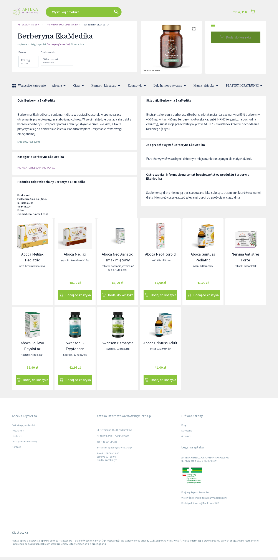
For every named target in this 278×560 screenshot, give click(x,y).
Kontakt (16, 446)
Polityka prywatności (23, 425)
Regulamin (18, 430)
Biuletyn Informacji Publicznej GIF (200, 503)
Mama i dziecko (204, 86)
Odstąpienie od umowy (25, 441)
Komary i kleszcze (103, 86)
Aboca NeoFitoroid (160, 254)
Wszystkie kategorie (32, 86)
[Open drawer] (261, 12)
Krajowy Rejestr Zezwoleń (195, 492)
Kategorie (186, 430)
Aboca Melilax (75, 254)
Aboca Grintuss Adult (160, 342)
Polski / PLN (239, 12)
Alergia (57, 86)
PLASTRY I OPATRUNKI (242, 86)
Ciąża (76, 86)
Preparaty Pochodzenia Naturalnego (62, 24)
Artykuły (186, 436)
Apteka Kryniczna (28, 24)
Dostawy (17, 436)
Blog (183, 425)
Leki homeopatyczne (168, 86)
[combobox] (107, 12)
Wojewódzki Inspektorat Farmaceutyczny (204, 497)
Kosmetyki (135, 86)
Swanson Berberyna (118, 342)
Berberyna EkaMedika (96, 24)
